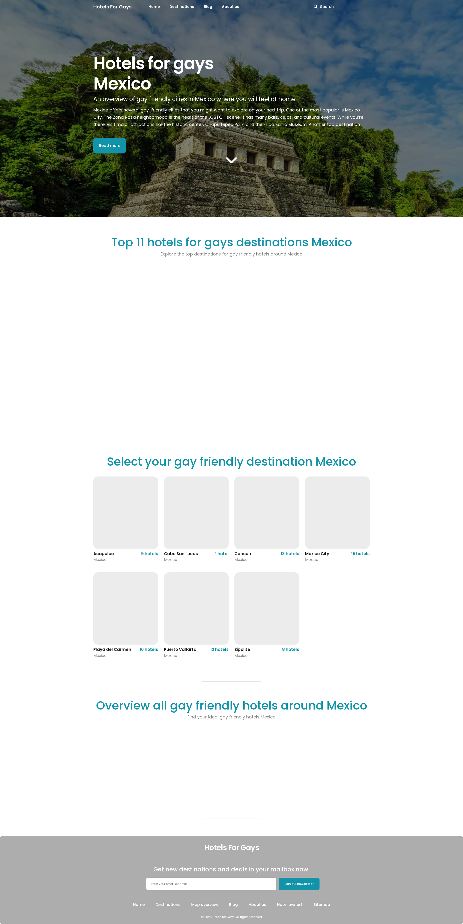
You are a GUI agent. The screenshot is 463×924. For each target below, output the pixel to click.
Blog (208, 6)
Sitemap (321, 904)
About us (230, 6)
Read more (109, 145)
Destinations (182, 6)
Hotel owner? (290, 904)
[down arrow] (231, 159)
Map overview (204, 904)
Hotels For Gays (112, 6)
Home (154, 6)
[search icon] (316, 7)
